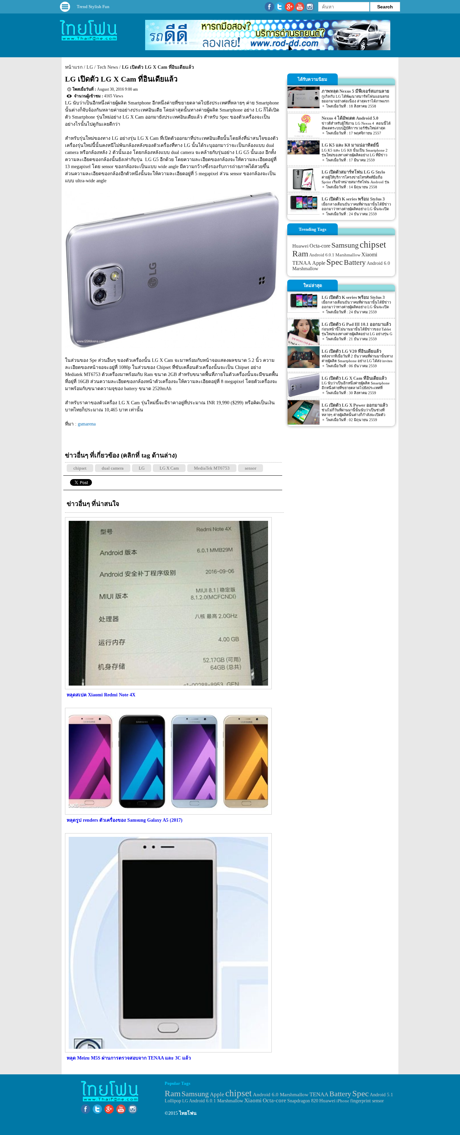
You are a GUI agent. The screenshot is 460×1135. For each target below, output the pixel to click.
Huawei (300, 246)
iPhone (342, 1100)
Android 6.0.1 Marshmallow (334, 254)
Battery (355, 262)
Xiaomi (369, 254)
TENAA (301, 263)
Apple (318, 263)
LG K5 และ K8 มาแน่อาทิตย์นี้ (350, 145)
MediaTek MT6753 (212, 468)
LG (90, 67)
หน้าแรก (74, 67)
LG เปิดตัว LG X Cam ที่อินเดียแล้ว (158, 67)
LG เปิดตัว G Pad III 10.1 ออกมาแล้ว (356, 324)
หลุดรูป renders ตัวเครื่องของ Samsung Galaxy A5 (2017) (125, 820)
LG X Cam (169, 468)
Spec (334, 261)
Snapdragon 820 (302, 1100)
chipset (80, 468)
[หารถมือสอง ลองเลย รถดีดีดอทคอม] (267, 48)
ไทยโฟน (188, 1113)
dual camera (113, 468)
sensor (250, 468)
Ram (300, 253)
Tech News (107, 67)
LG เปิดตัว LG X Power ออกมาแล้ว (355, 405)
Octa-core (319, 246)
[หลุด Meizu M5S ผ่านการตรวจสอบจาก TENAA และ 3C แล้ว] (167, 1050)
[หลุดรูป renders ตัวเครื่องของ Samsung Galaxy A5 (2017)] (167, 813)
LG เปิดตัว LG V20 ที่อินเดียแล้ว (351, 351)
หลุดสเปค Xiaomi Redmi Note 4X (101, 694)
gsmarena (87, 424)
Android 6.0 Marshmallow (280, 1094)
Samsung (345, 245)
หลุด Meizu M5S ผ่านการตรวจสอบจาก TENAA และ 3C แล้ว (129, 1058)
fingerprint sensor (367, 1100)
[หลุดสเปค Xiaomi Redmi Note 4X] (167, 687)
